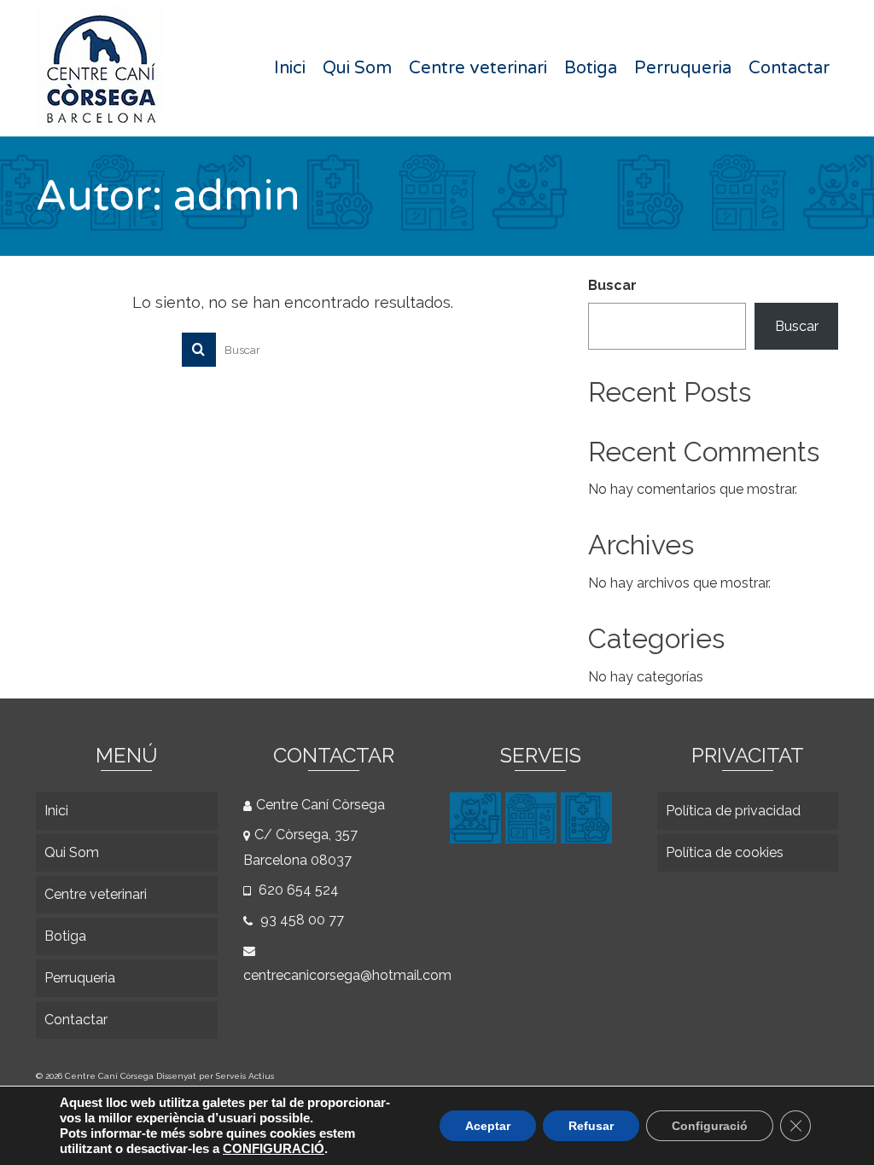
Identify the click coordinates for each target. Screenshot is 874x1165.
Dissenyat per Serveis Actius (215, 1076)
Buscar (612, 285)
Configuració (710, 1126)
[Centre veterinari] (588, 817)
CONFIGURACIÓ (273, 1149)
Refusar (591, 1126)
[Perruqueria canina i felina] (477, 817)
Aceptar (487, 1126)
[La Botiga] (533, 817)
